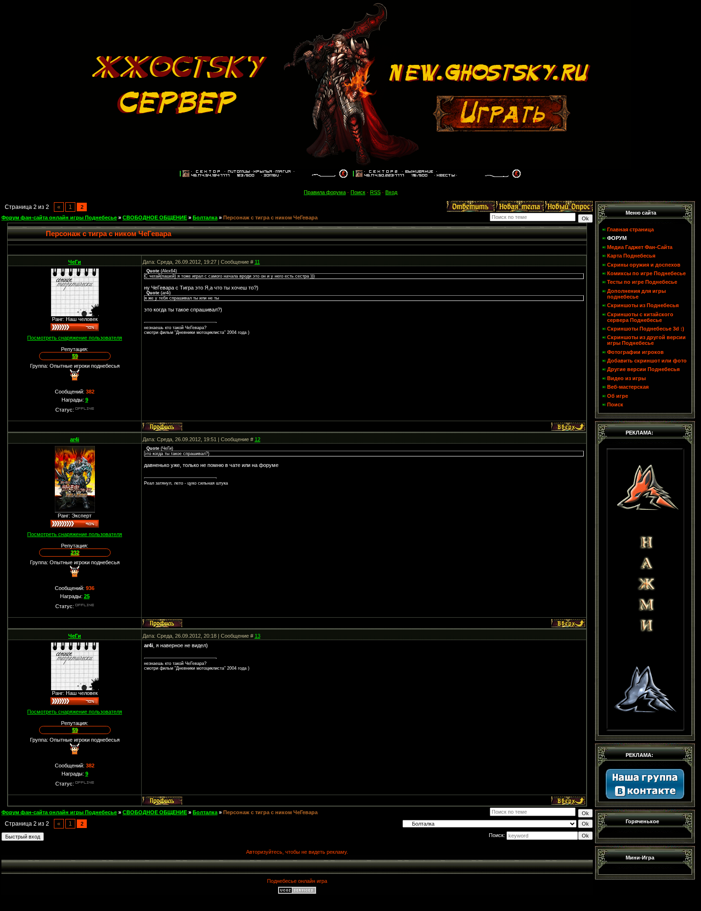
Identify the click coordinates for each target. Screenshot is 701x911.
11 (257, 262)
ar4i (74, 439)
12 (257, 439)
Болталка (205, 217)
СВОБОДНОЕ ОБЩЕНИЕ (155, 217)
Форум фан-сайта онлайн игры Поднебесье (59, 217)
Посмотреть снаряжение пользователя (74, 338)
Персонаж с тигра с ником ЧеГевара (270, 217)
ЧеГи (74, 262)
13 (257, 636)
